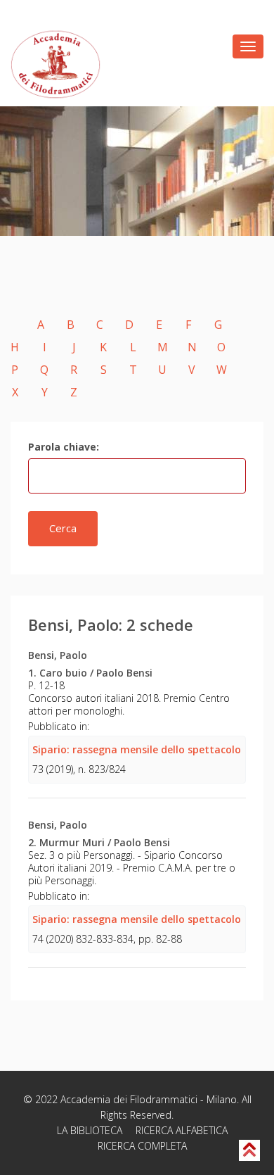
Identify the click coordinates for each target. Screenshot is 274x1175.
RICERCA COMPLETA (142, 1145)
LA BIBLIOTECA (89, 1130)
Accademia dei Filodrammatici (128, 1099)
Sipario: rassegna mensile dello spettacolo (136, 749)
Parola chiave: (63, 446)
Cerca (63, 528)
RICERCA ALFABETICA (182, 1130)
